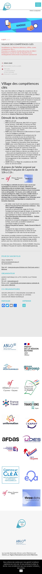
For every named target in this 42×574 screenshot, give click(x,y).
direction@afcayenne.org (29, 246)
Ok (21, 571)
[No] (40, 567)
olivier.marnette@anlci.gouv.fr (10, 262)
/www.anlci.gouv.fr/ (12, 281)
